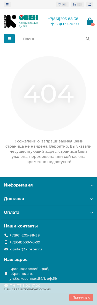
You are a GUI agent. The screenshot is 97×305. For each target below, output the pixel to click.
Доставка (14, 198)
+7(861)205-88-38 (63, 19)
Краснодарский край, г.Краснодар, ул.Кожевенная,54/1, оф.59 (33, 274)
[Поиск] (88, 38)
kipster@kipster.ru (26, 249)
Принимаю (81, 297)
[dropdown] (7, 4)
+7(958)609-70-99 (63, 24)
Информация (18, 185)
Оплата (11, 212)
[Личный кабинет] (89, 4)
